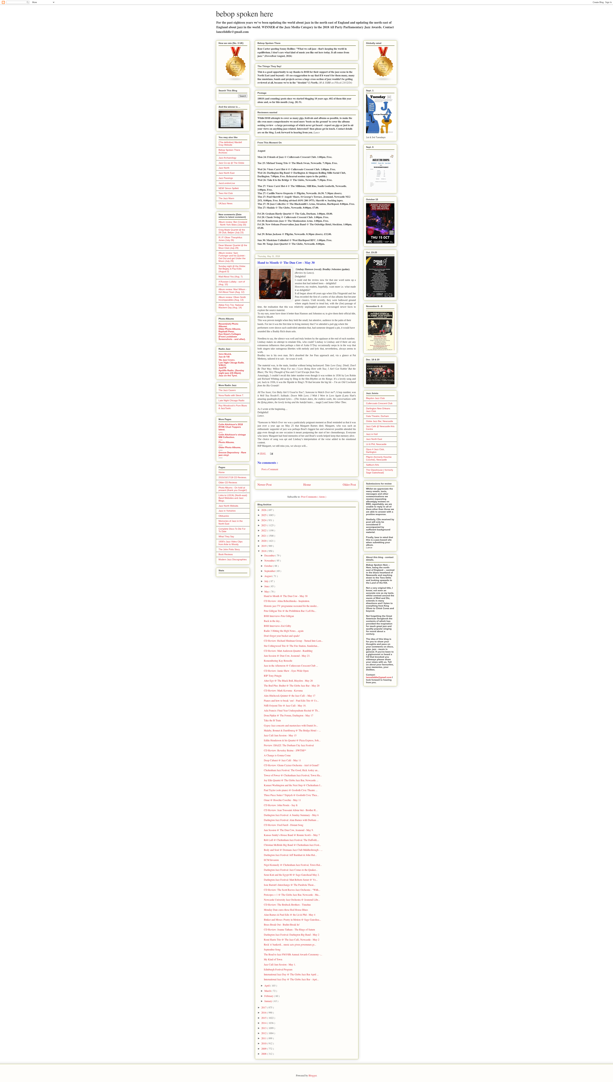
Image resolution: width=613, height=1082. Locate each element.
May (267, 591)
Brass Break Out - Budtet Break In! (282, 924)
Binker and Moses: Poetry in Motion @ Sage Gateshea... (292, 919)
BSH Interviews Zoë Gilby (277, 625)
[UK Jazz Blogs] (236, 80)
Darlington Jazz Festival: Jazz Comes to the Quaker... (291, 869)
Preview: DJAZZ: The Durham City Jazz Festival (289, 745)
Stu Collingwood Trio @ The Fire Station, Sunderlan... (291, 645)
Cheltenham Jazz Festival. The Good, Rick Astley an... (291, 770)
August (268, 576)
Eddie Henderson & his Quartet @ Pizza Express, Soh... (292, 740)
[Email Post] (271, 453)
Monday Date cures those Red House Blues (286, 909)
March (268, 990)
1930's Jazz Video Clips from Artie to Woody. (230, 543)
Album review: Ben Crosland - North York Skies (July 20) (233, 223)
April (267, 985)
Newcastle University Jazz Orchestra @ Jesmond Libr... (292, 899)
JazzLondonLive (227, 183)
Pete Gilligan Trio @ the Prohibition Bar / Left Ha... (290, 610)
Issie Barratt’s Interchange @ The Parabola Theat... (289, 884)
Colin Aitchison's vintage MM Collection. (232, 435)
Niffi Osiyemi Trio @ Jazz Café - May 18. (285, 705)
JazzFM (222, 368)
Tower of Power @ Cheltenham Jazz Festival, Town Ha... (293, 775)
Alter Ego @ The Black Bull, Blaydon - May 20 (288, 680)
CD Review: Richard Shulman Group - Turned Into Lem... (293, 640)
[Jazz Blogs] (383, 80)
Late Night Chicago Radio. (231, 362)
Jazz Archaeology (227, 157)
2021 (264, 535)
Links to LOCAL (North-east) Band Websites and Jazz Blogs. (233, 498)
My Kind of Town (273, 959)
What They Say (226, 536)
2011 (264, 1038)
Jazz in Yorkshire (227, 510)
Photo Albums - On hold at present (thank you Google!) (233, 489)
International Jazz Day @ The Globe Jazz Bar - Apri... (291, 979)
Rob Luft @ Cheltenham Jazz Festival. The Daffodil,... (291, 840)
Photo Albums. (227, 442)
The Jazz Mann (226, 198)
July (266, 581)
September (270, 571)
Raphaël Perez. (227, 331)
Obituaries (224, 516)
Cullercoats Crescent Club (379, 403)
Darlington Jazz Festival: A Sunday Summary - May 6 (291, 815)
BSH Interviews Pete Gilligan (279, 616)
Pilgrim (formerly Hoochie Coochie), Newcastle (379, 458)
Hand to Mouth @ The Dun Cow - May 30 (285, 596)
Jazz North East (227, 173)
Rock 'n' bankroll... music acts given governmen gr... (290, 944)
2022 (264, 530)
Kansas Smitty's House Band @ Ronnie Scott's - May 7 (292, 835)
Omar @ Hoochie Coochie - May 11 (282, 800)
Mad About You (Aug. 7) (231, 276)
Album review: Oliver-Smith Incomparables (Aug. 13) (232, 298)
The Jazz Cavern (227, 390)
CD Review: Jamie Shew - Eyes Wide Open (286, 670)
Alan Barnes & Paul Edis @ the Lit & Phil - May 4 (289, 914)
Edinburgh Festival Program (278, 969)
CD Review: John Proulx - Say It (280, 805)
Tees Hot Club (226, 193)
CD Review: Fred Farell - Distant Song (283, 825)
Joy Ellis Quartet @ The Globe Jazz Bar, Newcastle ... (291, 780)
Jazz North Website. (229, 506)
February (269, 996)
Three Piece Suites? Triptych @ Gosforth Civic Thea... (291, 795)
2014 (264, 1023)
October (268, 565)
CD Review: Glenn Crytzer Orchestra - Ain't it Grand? (291, 765)
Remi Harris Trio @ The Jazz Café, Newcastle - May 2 (291, 939)
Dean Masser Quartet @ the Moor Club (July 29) (233, 246)
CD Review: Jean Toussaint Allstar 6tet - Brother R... (291, 810)
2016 (264, 1012)
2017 (264, 1007)
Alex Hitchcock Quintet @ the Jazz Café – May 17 (289, 695)
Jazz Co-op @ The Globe (231, 163)
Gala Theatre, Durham (377, 416)
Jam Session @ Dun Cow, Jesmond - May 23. (287, 655)
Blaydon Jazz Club (375, 398)
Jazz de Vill (224, 357)
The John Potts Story (229, 549)
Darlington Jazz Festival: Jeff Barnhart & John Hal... (290, 855)
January (268, 1001)
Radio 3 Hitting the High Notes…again (283, 630)
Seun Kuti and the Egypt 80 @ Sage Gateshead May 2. (292, 874)
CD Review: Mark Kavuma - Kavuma (283, 690)
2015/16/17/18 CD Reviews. (233, 477)
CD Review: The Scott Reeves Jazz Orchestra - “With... (292, 889)
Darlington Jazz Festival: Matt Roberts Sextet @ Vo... (291, 879)
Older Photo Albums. (230, 329)
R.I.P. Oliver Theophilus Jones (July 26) (230, 238)
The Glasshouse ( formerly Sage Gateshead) (379, 471)
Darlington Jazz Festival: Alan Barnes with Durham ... (291, 820)
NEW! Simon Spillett (229, 188)
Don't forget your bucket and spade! (282, 635)
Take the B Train (272, 720)
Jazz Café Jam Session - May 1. (280, 964)
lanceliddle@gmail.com (378, 677)
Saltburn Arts (372, 464)
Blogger (313, 1075)
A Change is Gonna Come (277, 755)
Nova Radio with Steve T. (231, 395)
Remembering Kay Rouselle (278, 660)
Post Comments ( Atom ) (313, 496)
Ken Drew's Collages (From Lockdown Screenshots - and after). (232, 336)
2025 (264, 515)
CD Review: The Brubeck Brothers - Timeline (287, 904)
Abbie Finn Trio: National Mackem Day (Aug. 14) (231, 306)
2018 (264, 551)
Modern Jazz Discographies (233, 559)
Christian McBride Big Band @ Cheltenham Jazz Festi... (292, 845)
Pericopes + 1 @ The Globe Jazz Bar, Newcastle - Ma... (292, 894)
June (267, 586)
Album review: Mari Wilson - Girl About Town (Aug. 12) (233, 290)
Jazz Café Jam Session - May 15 (280, 735)
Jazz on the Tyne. (228, 375)
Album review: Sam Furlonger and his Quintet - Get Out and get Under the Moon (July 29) (232, 257)
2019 (264, 545)
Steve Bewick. (225, 354)
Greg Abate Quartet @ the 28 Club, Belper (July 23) (232, 231)
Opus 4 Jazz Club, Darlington (375, 450)
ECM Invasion (271, 860)
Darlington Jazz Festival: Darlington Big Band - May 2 (291, 934)
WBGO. (222, 365)
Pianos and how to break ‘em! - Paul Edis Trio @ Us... (291, 700)
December (269, 555)
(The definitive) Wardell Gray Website (230, 143)
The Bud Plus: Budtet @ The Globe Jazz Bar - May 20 (291, 685)
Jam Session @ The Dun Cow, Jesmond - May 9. (289, 830)
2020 (264, 540)
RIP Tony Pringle (273, 675)
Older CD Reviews (228, 482)
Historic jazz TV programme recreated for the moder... (291, 605)
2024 (264, 520)
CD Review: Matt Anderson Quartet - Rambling (288, 650)
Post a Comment (269, 469)
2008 (264, 1053)
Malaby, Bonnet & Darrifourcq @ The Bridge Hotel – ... (292, 730)
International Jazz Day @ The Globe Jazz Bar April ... (291, 974)
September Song (272, 949)
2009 (264, 1048)
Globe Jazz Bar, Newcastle (379, 421)
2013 (264, 1028)
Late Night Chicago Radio (231, 400)
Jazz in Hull (372, 434)
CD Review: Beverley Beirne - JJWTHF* (285, 750)
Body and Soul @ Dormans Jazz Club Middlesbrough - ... (293, 849)
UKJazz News (225, 203)
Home (307, 484)
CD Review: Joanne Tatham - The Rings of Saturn (289, 929)
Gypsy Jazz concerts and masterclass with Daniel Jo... (291, 725)
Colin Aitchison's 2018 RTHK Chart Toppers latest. (231, 427)
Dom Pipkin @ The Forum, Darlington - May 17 (288, 715)
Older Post (349, 484)
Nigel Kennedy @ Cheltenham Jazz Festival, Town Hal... (293, 864)
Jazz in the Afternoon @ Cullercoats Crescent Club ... (291, 665)
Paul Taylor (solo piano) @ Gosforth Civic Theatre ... (291, 790)
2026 (264, 510)
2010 (264, 1043)
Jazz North (224, 168)
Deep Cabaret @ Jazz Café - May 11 (282, 760)
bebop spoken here (244, 13)
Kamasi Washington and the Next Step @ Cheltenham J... (293, 785)
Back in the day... (272, 621)
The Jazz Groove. (227, 359)
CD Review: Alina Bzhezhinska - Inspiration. (287, 601)
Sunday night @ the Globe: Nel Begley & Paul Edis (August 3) (232, 269)
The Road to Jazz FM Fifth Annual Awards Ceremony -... (293, 954)
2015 (264, 1017)
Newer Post (264, 484)
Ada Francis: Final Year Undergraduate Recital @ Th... (292, 710)
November (269, 560)
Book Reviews (226, 554)
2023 (264, 525)
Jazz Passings (226, 178)
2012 (264, 1033)
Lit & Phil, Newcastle (376, 444)
